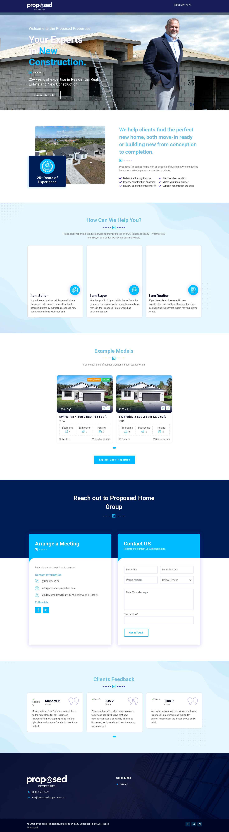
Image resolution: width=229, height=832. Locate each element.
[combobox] (177, 580)
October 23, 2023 (102, 439)
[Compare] (108, 408)
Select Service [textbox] (170, 580)
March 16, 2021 (163, 439)
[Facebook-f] (188, 824)
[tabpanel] (84, 409)
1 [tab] (114, 448)
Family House (94, 380)
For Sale (106, 380)
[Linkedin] (199, 824)
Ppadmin (66, 439)
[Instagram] (193, 824)
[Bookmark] (104, 408)
